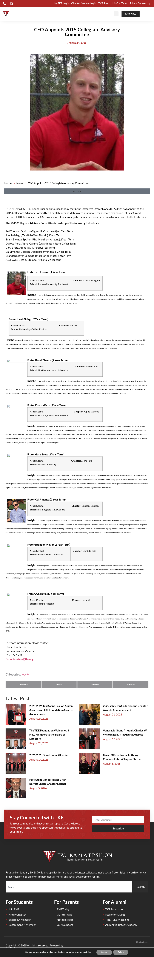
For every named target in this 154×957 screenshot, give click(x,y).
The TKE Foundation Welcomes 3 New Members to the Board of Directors (49, 734)
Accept (104, 952)
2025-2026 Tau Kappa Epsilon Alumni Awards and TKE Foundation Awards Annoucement (51, 710)
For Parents (66, 902)
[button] (116, 13)
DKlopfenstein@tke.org (19, 659)
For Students (19, 902)
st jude (25, 674)
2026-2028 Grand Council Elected (49, 755)
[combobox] (69, 886)
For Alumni (114, 902)
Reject (121, 952)
